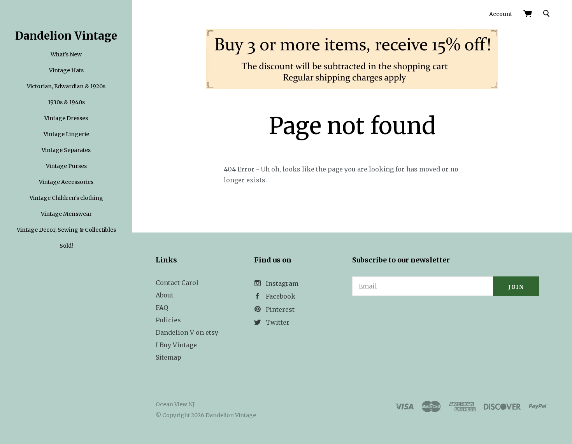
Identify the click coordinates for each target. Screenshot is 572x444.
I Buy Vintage (176, 345)
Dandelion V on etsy (187, 332)
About (165, 295)
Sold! (66, 245)
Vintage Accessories (66, 181)
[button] (445, 317)
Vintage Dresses (66, 118)
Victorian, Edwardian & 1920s (66, 86)
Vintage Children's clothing (66, 197)
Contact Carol (177, 283)
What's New (66, 54)
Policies (168, 320)
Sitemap (168, 357)
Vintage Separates (66, 150)
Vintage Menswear (66, 213)
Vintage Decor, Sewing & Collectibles (66, 229)
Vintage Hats (66, 70)
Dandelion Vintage (66, 36)
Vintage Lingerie (66, 134)
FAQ (162, 307)
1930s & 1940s (66, 102)
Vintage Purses (66, 166)
